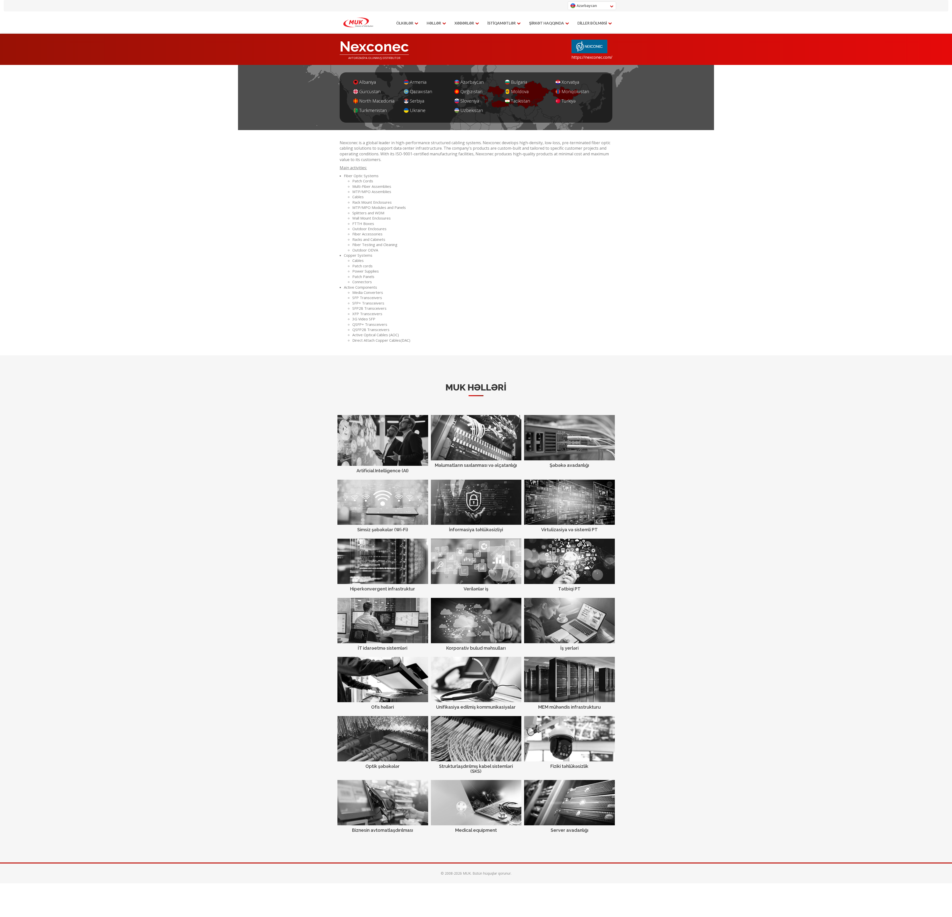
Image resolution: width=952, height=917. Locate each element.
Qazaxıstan (421, 91)
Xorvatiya (570, 82)
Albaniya (367, 82)
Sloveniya (469, 101)
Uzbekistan (471, 110)
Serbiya (417, 101)
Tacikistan (520, 101)
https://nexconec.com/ (591, 57)
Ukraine (417, 110)
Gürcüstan (370, 91)
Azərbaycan (472, 82)
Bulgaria (519, 82)
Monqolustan (575, 91)
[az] (358, 22)
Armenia (418, 82)
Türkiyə (569, 101)
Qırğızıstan (471, 91)
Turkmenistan (373, 110)
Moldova (520, 91)
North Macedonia (376, 101)
